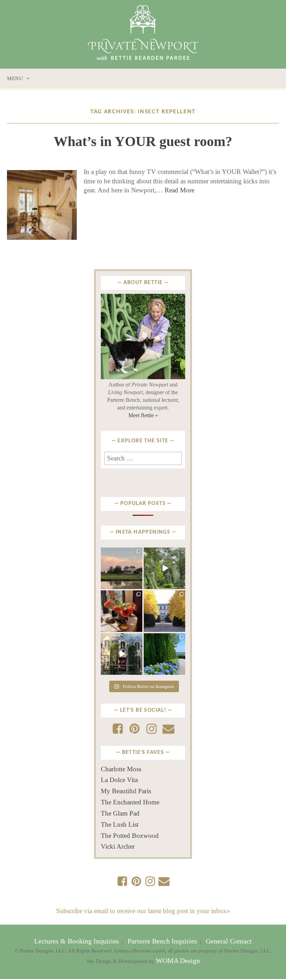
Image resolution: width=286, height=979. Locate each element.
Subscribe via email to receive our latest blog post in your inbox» (143, 911)
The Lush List (119, 824)
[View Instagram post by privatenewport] (138, 585)
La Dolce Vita (119, 779)
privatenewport (121, 555)
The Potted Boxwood (130, 835)
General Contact (228, 941)
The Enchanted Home (130, 802)
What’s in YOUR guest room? (143, 141)
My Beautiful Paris (126, 791)
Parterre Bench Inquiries (162, 941)
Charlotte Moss (121, 769)
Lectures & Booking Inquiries (77, 941)
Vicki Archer (118, 846)
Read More (179, 190)
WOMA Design (178, 960)
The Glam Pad (120, 813)
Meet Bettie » (143, 415)
